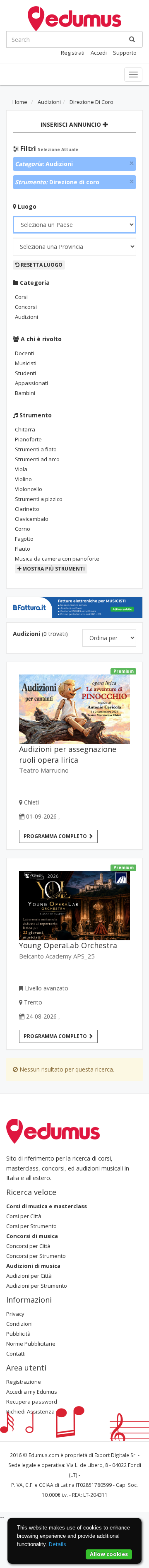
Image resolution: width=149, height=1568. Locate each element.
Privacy (15, 1314)
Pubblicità (18, 1333)
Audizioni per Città (29, 1275)
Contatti (16, 1353)
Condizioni (19, 1323)
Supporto (125, 52)
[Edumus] (74, 18)
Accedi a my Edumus (31, 1391)
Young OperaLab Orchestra (68, 945)
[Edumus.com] (53, 1130)
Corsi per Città (23, 1216)
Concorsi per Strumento (36, 1256)
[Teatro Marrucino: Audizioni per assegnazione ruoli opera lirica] (74, 706)
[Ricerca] (132, 39)
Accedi (99, 52)
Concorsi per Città (28, 1246)
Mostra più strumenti (53, 568)
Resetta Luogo (40, 264)
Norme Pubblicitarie (30, 1343)
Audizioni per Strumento (36, 1285)
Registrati (72, 52)
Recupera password (31, 1401)
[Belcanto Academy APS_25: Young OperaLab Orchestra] (74, 902)
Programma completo (56, 836)
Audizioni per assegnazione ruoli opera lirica (67, 754)
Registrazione (23, 1381)
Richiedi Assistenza (30, 1411)
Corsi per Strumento (31, 1226)
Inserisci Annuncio (72, 124)
